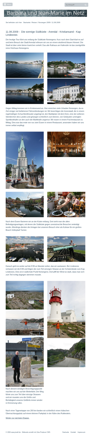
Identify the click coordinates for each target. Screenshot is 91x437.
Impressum (81, 432)
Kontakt (73, 432)
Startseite (26, 22)
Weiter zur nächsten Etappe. (17, 418)
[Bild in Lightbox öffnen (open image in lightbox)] (25, 65)
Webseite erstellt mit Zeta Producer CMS (36, 432)
